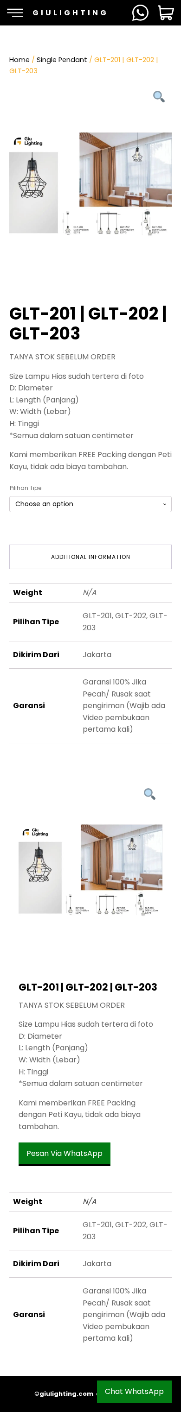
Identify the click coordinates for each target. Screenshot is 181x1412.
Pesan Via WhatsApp (64, 1153)
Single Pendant (62, 59)
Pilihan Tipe (25, 488)
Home (19, 59)
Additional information (90, 557)
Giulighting (70, 12)
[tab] (90, 557)
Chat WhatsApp (134, 1391)
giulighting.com (66, 1393)
